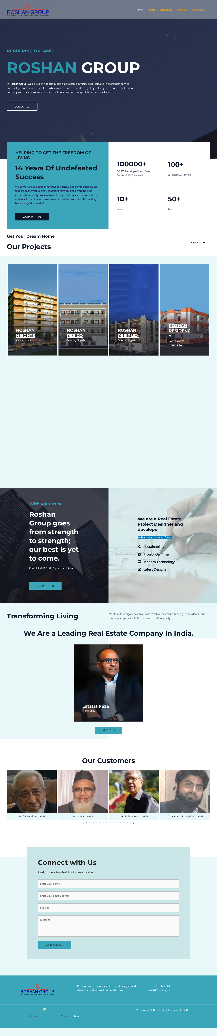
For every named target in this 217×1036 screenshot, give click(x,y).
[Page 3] (93, 823)
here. (77, 1016)
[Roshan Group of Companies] (28, 9)
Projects (182, 9)
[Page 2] (90, 823)
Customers (166, 9)
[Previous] (83, 823)
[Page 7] (106, 823)
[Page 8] (110, 823)
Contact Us (198, 9)
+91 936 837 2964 (159, 986)
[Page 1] (86, 823)
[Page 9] (113, 823)
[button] (22, 107)
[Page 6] (103, 823)
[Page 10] (117, 823)
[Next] (134, 823)
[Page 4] (96, 823)
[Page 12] (123, 823)
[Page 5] (100, 823)
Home (139, 9)
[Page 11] (120, 823)
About (151, 9)
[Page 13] (127, 823)
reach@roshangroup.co (161, 990)
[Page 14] (130, 823)
